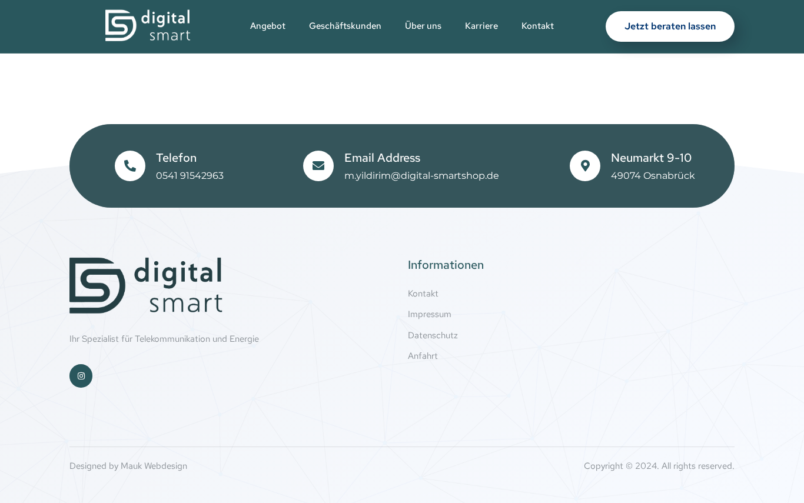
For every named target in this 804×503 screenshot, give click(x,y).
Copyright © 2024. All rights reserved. (659, 466)
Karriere (481, 26)
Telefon (176, 157)
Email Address (382, 157)
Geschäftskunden (345, 26)
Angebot (267, 26)
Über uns (423, 26)
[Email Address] (318, 166)
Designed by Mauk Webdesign (128, 466)
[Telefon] (130, 166)
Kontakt (537, 26)
